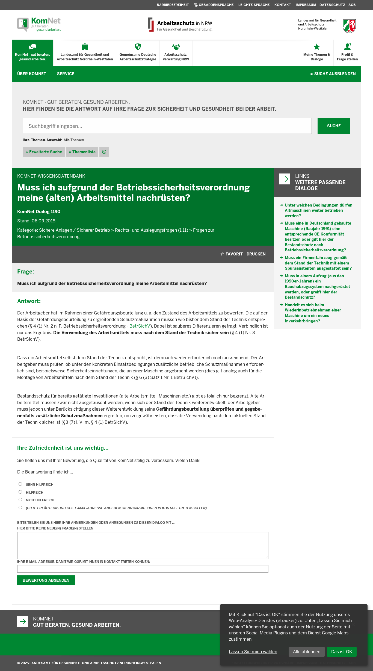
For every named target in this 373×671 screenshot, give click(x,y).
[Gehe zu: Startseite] (39, 25)
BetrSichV (139, 326)
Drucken (256, 254)
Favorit (234, 254)
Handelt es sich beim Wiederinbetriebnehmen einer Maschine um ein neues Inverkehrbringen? (313, 312)
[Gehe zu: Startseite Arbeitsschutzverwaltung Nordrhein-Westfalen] (180, 25)
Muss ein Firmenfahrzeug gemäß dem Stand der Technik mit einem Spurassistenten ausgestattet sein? (318, 263)
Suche (335, 73)
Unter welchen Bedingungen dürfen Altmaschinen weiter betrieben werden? (319, 210)
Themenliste (84, 151)
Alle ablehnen (306, 652)
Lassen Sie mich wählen (253, 652)
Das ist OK (341, 652)
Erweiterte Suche (45, 151)
